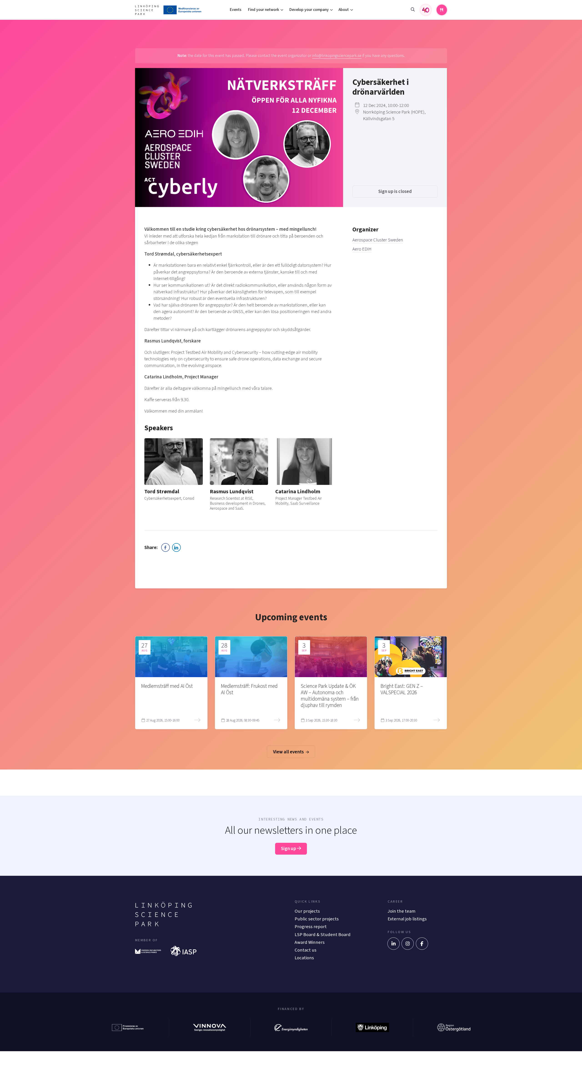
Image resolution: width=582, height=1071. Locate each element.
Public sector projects (317, 919)
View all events (289, 752)
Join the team (401, 911)
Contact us (305, 950)
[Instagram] (408, 943)
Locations (304, 958)
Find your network (263, 10)
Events (235, 10)
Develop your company (309, 10)
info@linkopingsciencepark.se (336, 55)
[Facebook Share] (165, 547)
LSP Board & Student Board (323, 934)
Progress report (311, 926)
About (344, 10)
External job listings (407, 919)
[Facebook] (422, 943)
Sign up (289, 848)
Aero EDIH (361, 249)
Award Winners (310, 942)
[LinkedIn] (393, 943)
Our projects (307, 911)
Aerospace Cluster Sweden (377, 240)
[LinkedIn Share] (176, 547)
